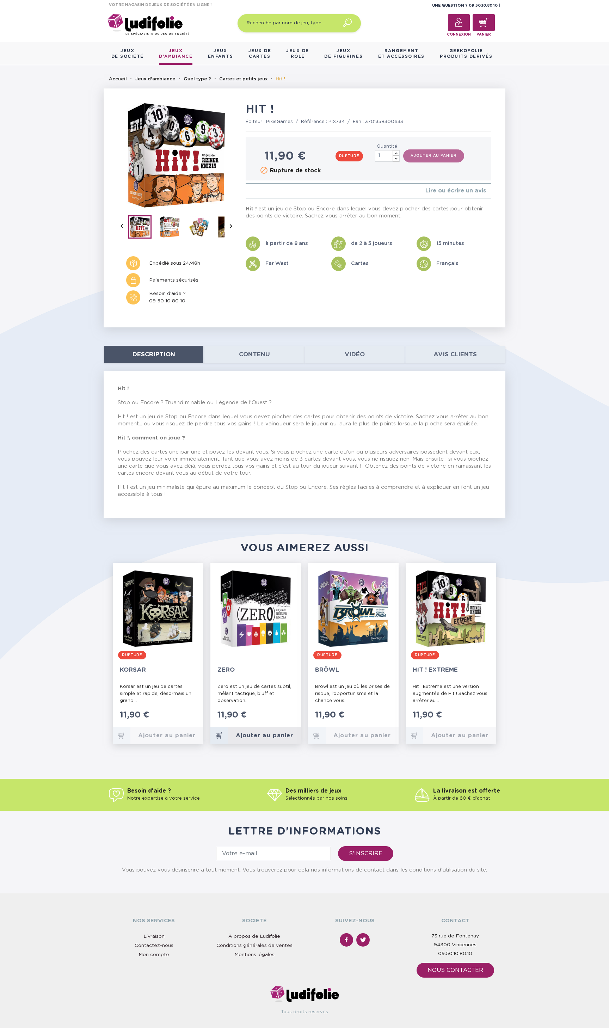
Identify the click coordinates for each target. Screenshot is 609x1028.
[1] (248, 190)
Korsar (133, 670)
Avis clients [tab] (455, 354)
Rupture (349, 156)
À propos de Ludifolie (254, 936)
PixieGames (279, 121)
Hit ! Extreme (435, 670)
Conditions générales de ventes (254, 945)
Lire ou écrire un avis (455, 190)
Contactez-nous (154, 945)
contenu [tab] (254, 354)
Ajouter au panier (433, 156)
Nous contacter (455, 970)
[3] (259, 190)
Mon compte (154, 954)
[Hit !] (143, 228)
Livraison (154, 936)
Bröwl (327, 670)
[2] (253, 190)
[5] (270, 190)
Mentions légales (254, 954)
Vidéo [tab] (355, 354)
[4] (264, 190)
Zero (226, 670)
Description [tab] (154, 354)
